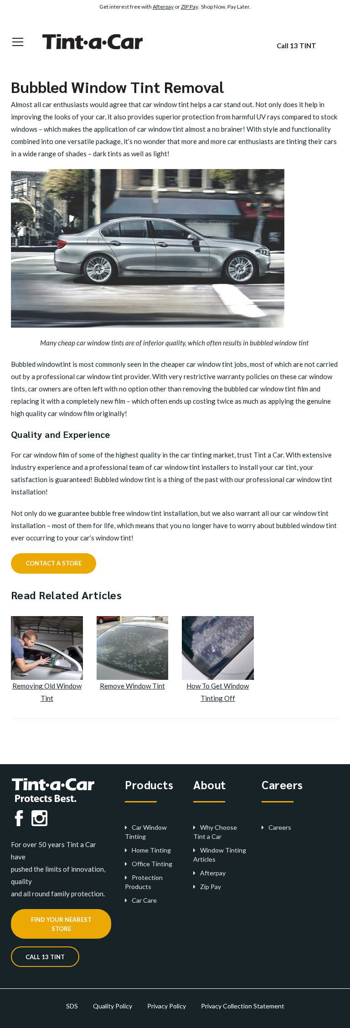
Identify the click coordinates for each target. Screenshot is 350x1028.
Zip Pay (210, 886)
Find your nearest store (61, 924)
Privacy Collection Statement (242, 1006)
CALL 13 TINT (45, 957)
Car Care (144, 900)
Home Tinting (151, 850)
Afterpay (163, 6)
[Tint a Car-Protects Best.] (96, 41)
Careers (279, 827)
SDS (72, 1006)
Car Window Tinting (146, 831)
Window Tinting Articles (219, 854)
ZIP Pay (189, 6)
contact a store (54, 563)
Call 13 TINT (296, 45)
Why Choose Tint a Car (215, 831)
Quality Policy (112, 1006)
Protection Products (144, 882)
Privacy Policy (166, 1006)
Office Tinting (152, 864)
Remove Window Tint (132, 686)
